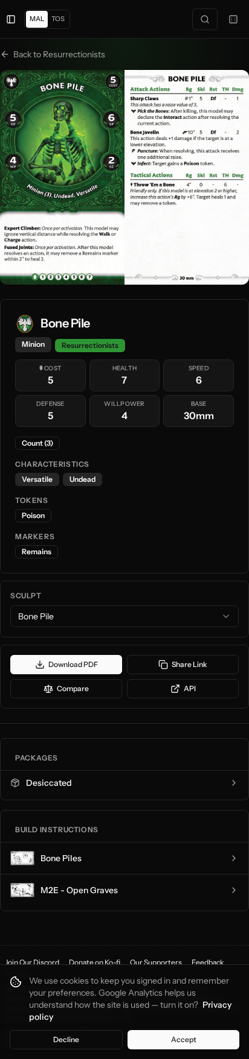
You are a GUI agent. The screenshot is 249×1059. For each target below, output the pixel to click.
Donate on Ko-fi (94, 962)
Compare (73, 688)
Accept (183, 1039)
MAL (37, 18)
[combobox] (124, 616)
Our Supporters (156, 962)
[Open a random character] (233, 19)
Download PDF (73, 664)
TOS (58, 18)
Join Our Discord (32, 962)
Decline (66, 1039)
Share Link (189, 664)
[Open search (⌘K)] (205, 19)
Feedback (208, 962)
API (190, 688)
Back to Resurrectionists (59, 54)
